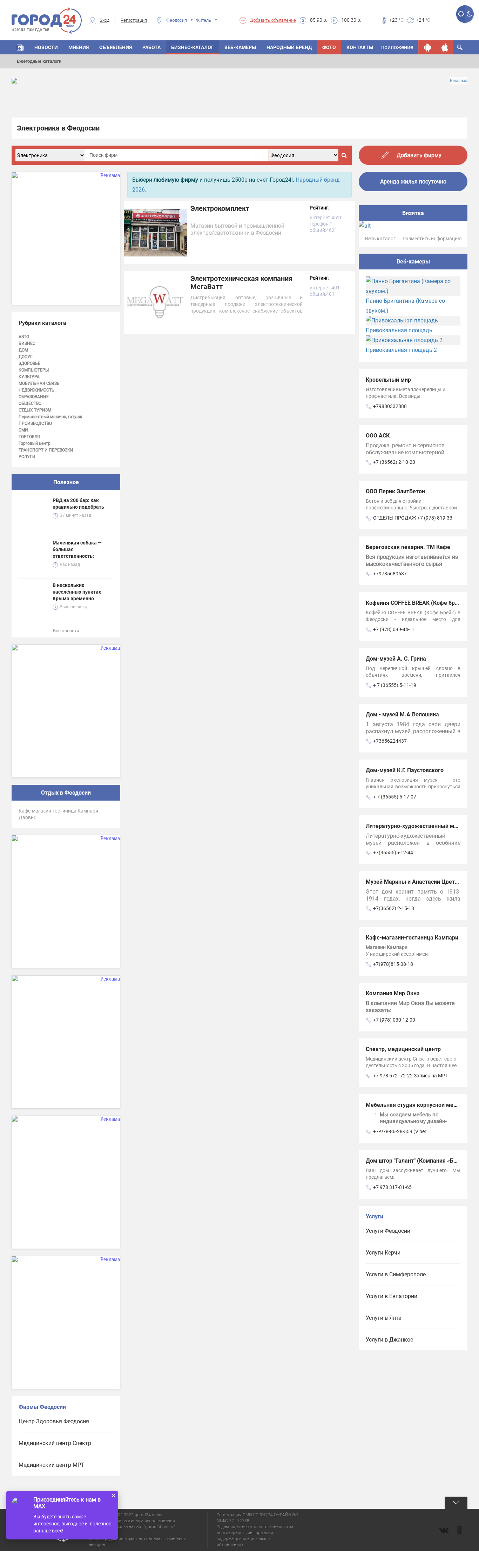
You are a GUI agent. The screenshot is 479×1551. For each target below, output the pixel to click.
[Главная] (20, 47)
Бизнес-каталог (192, 47)
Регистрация (134, 20)
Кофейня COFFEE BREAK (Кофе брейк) (416, 603)
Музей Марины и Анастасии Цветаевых (419, 881)
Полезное (66, 482)
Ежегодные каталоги (39, 61)
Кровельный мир (388, 379)
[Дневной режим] (460, 14)
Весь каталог (380, 238)
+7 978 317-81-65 (392, 1187)
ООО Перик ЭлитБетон (395, 491)
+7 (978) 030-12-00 (394, 1020)
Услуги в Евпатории (391, 1296)
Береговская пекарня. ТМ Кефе (408, 547)
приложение (397, 47)
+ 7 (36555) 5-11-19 (394, 685)
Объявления (115, 47)
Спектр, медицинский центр (403, 1049)
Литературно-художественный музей (416, 826)
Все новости (66, 630)
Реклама (458, 80)
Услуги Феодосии (388, 1231)
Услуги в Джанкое (389, 1339)
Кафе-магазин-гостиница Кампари (58, 811)
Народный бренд (289, 47)
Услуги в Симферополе (396, 1274)
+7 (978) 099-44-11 (394, 629)
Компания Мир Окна (393, 993)
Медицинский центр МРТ (52, 1465)
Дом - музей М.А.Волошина (402, 714)
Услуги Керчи (383, 1252)
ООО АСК (378, 435)
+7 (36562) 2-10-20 (394, 462)
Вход (104, 20)
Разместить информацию (432, 238)
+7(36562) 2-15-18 (393, 908)
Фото (329, 47)
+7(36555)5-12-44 (393, 852)
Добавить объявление (273, 20)
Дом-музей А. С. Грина (396, 658)
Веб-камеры (240, 47)
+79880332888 (390, 406)
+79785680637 (390, 573)
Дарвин (27, 817)
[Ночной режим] (469, 14)
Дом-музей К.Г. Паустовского (405, 770)
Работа (151, 47)
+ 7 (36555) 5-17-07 (394, 797)
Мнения (78, 47)
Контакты (359, 47)
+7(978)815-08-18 (393, 964)
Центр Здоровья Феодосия (54, 1421)
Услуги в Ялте (383, 1318)
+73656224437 (390, 741)
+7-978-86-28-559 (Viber (399, 1131)
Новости (46, 47)
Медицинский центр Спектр (55, 1443)
